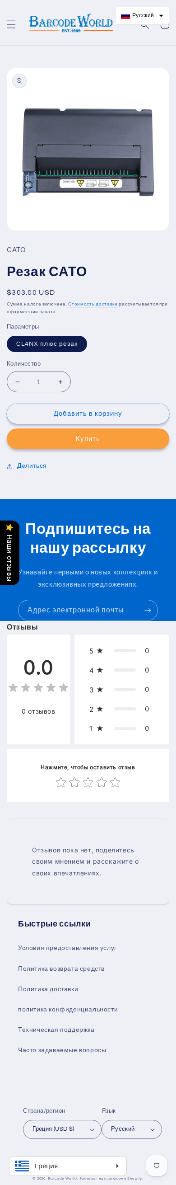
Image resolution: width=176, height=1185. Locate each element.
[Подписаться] (147, 610)
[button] (11, 24)
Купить (88, 439)
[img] (38, 689)
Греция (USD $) (53, 1129)
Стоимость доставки (93, 304)
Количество (24, 364)
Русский (123, 1129)
